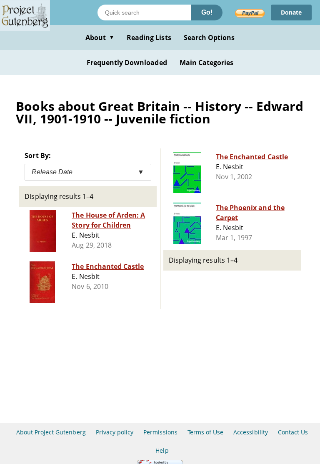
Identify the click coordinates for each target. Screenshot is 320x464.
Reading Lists (149, 37)
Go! (206, 12)
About (99, 37)
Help (161, 450)
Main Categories (207, 62)
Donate (291, 12)
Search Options (209, 37)
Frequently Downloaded (127, 62)
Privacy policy (115, 432)
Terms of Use (205, 432)
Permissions (160, 432)
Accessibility (250, 432)
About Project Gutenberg (51, 432)
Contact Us (293, 432)
